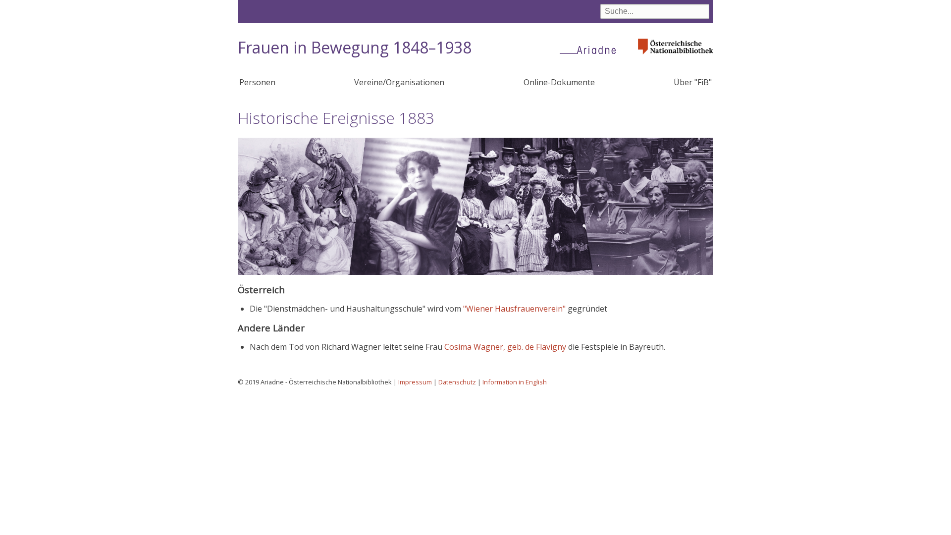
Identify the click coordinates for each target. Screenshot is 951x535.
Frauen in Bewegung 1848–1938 (355, 47)
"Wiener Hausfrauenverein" (514, 308)
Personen (257, 82)
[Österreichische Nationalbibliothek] (675, 57)
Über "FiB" (693, 82)
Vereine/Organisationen (399, 82)
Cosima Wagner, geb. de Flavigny (505, 346)
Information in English (514, 381)
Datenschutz (457, 381)
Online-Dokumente (559, 82)
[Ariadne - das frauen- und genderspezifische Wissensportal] (591, 49)
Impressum (415, 381)
